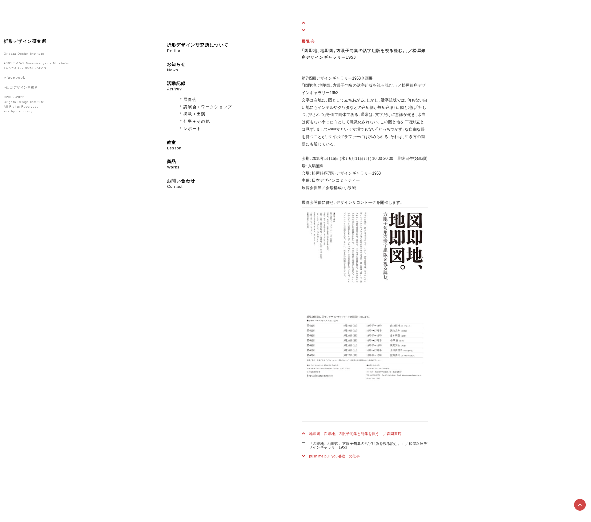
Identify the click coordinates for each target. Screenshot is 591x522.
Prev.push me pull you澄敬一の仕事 (306, 30)
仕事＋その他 (196, 121)
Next (306, 22)
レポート (192, 128)
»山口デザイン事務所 (21, 87)
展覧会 (190, 99)
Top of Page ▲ (580, 505)
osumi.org (25, 111)
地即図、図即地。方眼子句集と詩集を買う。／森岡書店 (355, 434)
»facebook (15, 77)
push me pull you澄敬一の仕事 (336, 456)
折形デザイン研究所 (25, 41)
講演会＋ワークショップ (207, 107)
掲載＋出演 (194, 114)
